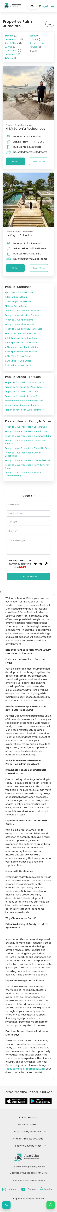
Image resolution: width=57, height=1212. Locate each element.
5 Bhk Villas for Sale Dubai (18, 360)
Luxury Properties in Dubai (18, 301)
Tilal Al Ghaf (13, 50)
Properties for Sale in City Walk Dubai (24, 387)
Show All (34, 51)
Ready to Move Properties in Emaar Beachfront (23, 454)
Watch (15, 161)
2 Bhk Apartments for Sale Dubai (21, 338)
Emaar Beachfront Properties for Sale (24, 400)
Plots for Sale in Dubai (16, 306)
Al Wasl (10, 46)
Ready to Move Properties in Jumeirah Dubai (27, 460)
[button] (52, 6)
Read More (38, 161)
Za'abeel (36, 39)
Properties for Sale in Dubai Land (21, 391)
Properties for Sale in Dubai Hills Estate (24, 409)
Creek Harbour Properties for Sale (22, 405)
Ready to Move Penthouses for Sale (23, 310)
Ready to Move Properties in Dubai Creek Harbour (25, 442)
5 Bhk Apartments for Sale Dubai (21, 351)
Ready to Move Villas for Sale (19, 324)
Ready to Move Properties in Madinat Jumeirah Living (23, 474)
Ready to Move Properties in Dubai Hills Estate (28, 448)
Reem (35, 35)
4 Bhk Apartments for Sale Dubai (21, 347)
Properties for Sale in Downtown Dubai (24, 382)
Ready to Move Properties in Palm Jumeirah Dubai (27, 466)
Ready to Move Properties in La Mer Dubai (26, 426)
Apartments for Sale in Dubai (19, 292)
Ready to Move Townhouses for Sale (23, 328)
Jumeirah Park (14, 39)
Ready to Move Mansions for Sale (22, 315)
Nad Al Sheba (13, 43)
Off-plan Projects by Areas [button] (27, 1138)
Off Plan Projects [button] (27, 1117)
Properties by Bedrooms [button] (27, 1131)
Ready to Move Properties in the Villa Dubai (27, 431)
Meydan (11, 35)
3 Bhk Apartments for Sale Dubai (21, 342)
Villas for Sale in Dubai (16, 296)
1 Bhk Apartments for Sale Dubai (21, 333)
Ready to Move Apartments (19, 319)
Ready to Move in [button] (27, 1124)
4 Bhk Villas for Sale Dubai (18, 356)
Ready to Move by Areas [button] (28, 1145)
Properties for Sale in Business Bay (22, 396)
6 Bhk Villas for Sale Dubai (18, 365)
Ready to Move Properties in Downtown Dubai (28, 435)
